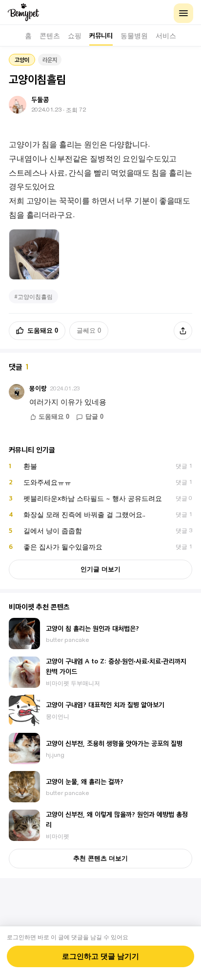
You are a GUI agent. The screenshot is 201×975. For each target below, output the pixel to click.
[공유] (183, 330)
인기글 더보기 (100, 569)
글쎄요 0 (89, 330)
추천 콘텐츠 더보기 (100, 858)
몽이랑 (38, 388)
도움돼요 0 (42, 330)
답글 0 (94, 416)
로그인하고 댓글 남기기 (100, 956)
